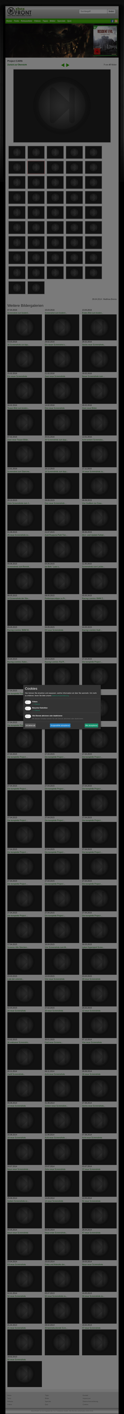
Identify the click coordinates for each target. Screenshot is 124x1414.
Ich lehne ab (30, 725)
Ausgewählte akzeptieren (60, 725)
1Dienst (36, 704)
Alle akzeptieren (91, 725)
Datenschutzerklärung (60, 696)
